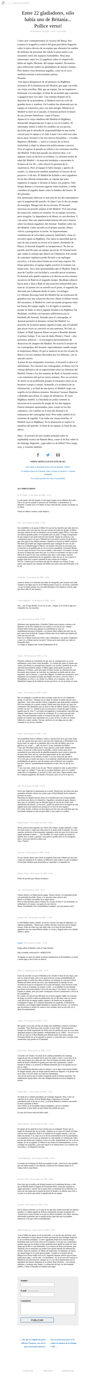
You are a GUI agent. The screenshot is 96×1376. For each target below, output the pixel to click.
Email (58, 454)
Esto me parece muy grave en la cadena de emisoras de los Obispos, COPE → (63, 1343)
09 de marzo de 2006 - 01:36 (42, 31)
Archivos (48, 1371)
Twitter (48, 454)
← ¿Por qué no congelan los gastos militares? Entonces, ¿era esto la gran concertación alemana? (32, 1343)
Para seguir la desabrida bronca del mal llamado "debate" (48, 467)
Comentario (26, 1301)
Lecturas (61, 31)
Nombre (24, 1281)
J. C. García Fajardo (18, 3)
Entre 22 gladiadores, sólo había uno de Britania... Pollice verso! (48, 19)
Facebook (38, 454)
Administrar (68, 1371)
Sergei (20, 943)
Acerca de (28, 1371)
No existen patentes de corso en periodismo (48, 478)
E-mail (30, 1291)
